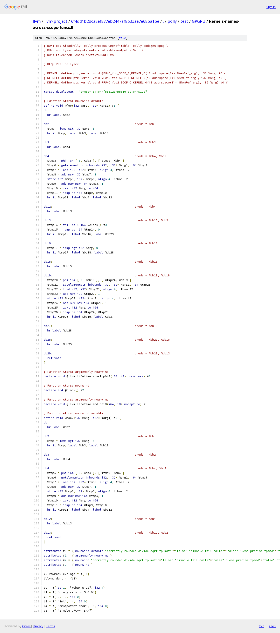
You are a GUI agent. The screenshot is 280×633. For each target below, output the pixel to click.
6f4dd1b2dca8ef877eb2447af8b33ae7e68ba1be (115, 21)
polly (172, 21)
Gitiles (26, 626)
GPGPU (198, 21)
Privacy (38, 626)
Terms (50, 626)
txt (261, 626)
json (272, 626)
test (184, 21)
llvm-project (55, 21)
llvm (37, 21)
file (122, 38)
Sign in (271, 7)
